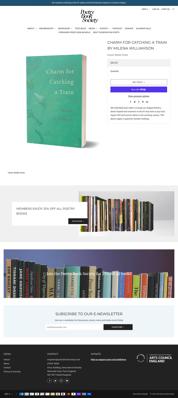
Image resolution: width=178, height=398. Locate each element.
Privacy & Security (12, 371)
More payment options (138, 96)
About (30, 28)
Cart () (165, 9)
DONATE (129, 28)
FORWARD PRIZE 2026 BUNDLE (74, 32)
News (92, 28)
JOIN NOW (77, 221)
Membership (46, 28)
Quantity (114, 71)
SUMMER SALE (143, 28)
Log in (155, 9)
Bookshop (64, 28)
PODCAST (117, 28)
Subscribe (117, 327)
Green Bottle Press (117, 54)
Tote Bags (80, 28)
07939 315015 (53, 363)
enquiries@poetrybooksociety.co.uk (63, 359)
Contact (7, 367)
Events (104, 28)
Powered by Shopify (140, 394)
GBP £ (145, 9)
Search (7, 359)
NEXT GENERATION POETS (106, 32)
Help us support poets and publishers (108, 359)
